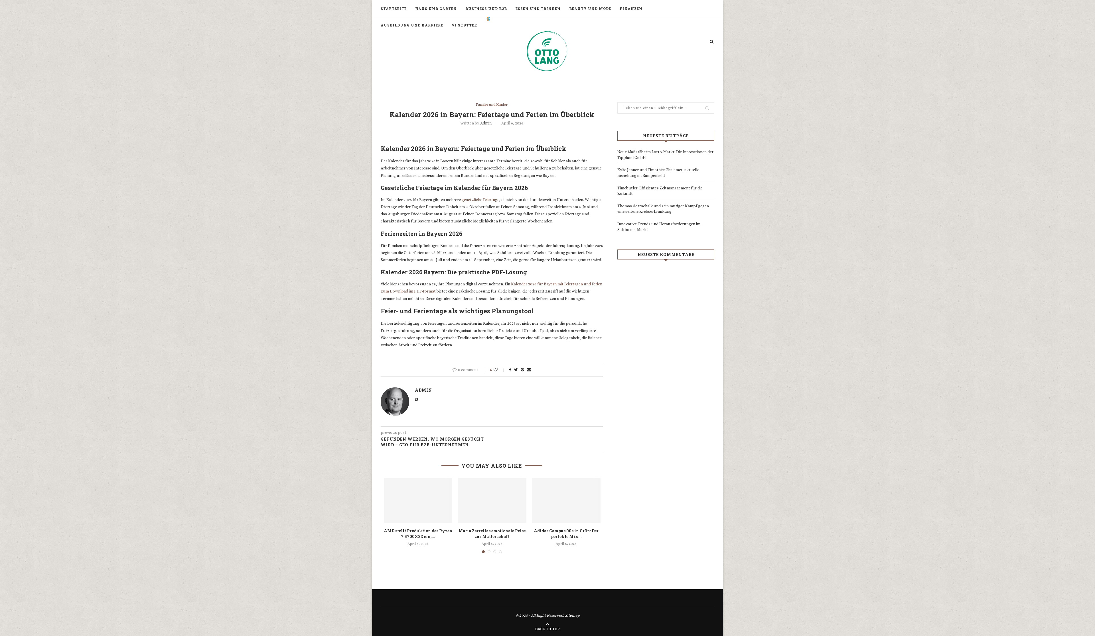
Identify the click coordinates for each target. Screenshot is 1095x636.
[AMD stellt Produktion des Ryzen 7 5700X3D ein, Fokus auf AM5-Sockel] (418, 500)
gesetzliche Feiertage (480, 199)
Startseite (394, 8)
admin (486, 123)
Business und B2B (486, 8)
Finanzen (631, 8)
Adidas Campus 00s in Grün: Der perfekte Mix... (566, 533)
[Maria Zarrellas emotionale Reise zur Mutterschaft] (492, 500)
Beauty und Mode (590, 8)
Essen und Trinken (538, 8)
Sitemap (572, 615)
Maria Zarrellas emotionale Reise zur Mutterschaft (492, 533)
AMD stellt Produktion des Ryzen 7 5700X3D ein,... (418, 533)
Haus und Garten (436, 8)
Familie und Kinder (492, 104)
